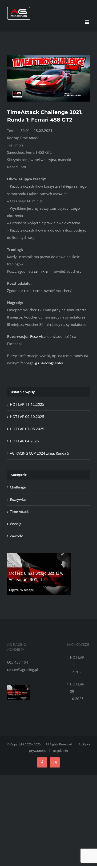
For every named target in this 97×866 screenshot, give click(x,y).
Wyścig (15, 523)
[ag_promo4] (39, 554)
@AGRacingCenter (48, 363)
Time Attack (19, 511)
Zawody (16, 536)
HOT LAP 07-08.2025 (27, 428)
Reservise (37, 336)
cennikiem (42, 271)
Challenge (18, 487)
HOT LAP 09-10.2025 (27, 416)
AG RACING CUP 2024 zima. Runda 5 (39, 453)
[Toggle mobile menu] (87, 22)
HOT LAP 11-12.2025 (27, 404)
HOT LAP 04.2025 (24, 441)
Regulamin (60, 750)
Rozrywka (18, 499)
